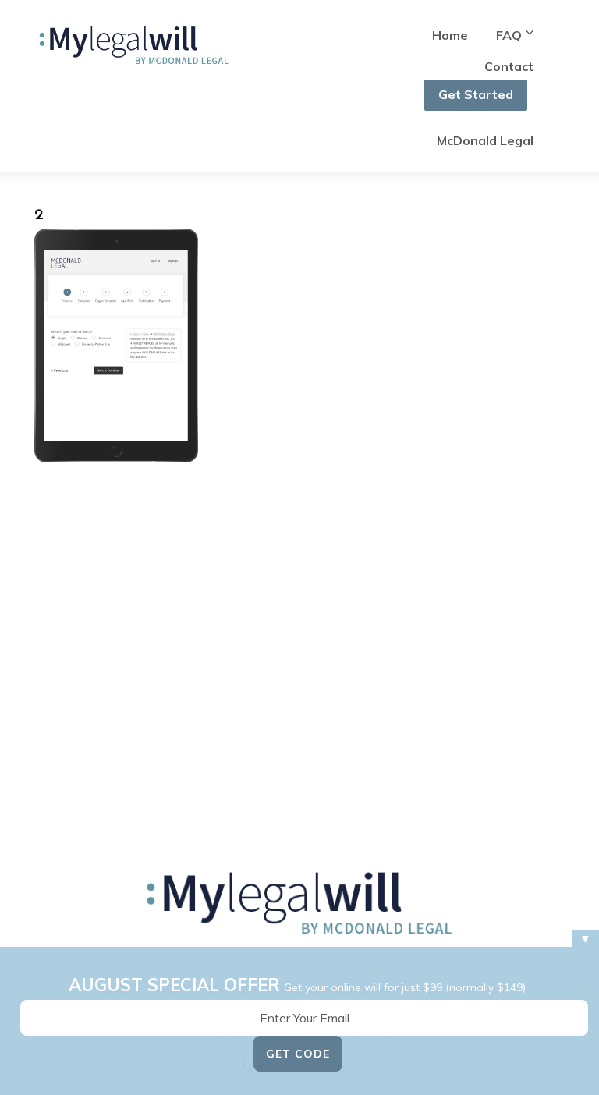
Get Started (475, 94)
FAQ (509, 35)
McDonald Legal (485, 140)
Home (450, 35)
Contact (508, 66)
